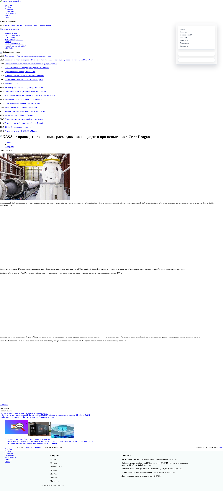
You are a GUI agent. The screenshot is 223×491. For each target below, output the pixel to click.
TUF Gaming (10, 37)
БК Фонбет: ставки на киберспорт (18, 127)
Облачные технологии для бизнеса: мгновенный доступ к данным (31, 64)
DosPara (8, 42)
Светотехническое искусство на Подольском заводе (25, 91)
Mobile (7, 17)
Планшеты (9, 9)
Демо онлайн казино (13, 84)
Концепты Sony (11, 33)
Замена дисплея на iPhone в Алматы (19, 115)
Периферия (9, 11)
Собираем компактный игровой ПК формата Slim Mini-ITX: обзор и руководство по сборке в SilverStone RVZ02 (49, 60)
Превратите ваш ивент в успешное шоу (20, 72)
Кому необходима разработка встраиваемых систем (25, 111)
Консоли (8, 15)
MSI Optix (9, 48)
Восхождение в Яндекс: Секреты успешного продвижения (28, 25)
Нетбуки (8, 7)
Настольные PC (11, 13)
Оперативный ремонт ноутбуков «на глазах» (22, 103)
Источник (4, 405)
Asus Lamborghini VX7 (14, 40)
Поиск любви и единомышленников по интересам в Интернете (30, 95)
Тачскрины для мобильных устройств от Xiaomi (24, 123)
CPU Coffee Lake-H (12, 35)
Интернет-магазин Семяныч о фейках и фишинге (24, 76)
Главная (8, 142)
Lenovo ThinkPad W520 (14, 44)
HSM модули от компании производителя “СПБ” (24, 88)
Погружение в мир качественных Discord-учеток (24, 80)
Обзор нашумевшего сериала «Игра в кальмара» (24, 119)
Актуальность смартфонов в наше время (21, 107)
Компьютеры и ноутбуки (34, 447)
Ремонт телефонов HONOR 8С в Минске (21, 131)
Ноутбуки (8, 5)
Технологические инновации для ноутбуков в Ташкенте (27, 68)
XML (221, 447)
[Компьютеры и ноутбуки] (10, 1)
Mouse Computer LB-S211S (15, 46)
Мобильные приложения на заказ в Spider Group (24, 99)
